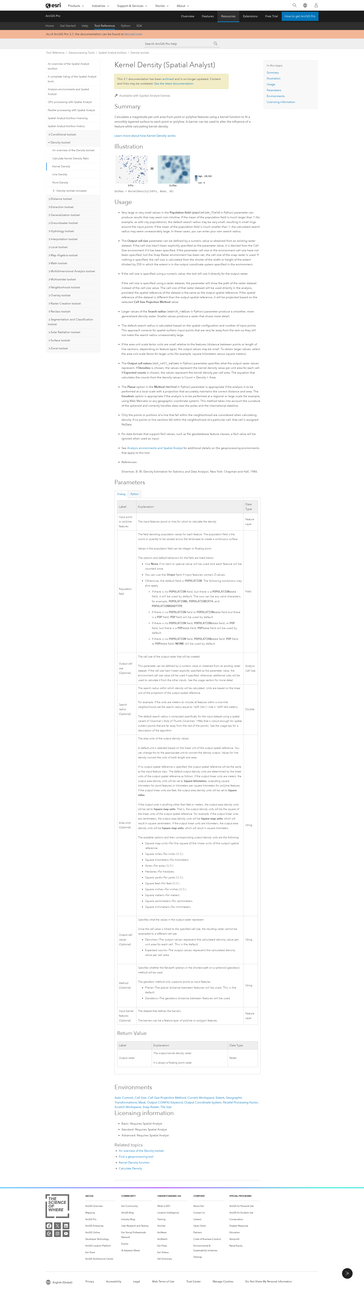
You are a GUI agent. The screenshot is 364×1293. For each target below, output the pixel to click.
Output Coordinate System (202, 1102)
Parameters (274, 90)
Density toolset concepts (71, 190)
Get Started (68, 26)
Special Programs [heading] (240, 1195)
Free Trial (271, 16)
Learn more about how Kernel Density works (145, 136)
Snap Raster (151, 1107)
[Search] (294, 5)
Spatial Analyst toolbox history (66, 126)
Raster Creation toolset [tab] (66, 303)
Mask (142, 1102)
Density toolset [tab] (60, 142)
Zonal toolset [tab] (59, 348)
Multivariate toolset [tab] (63, 279)
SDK (139, 26)
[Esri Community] (49, 1233)
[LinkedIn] (66, 1225)
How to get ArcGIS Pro (300, 16)
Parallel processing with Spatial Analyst (71, 110)
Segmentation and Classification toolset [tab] (70, 322)
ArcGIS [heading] (89, 1195)
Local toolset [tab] (59, 247)
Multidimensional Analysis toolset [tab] (73, 271)
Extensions (250, 16)
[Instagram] (57, 1233)
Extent (220, 1097)
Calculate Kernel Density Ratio (70, 158)
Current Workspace (200, 1097)
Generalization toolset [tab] (65, 215)
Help (85, 26)
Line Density (59, 174)
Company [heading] (199, 1195)
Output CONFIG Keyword (165, 1102)
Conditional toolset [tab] (63, 134)
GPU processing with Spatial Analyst (70, 102)
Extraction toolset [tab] (62, 207)
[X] (57, 1225)
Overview (187, 16)
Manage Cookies (223, 1281)
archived (168, 79)
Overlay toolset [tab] (61, 295)
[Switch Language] (305, 5)
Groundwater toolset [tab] (64, 223)
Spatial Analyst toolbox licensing (68, 118)
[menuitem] (100, 1206)
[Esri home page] (53, 5)
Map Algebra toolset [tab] (64, 255)
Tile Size (166, 1107)
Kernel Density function (134, 1162)
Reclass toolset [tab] (60, 311)
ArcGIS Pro (53, 16)
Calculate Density (130, 1168)
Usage (271, 84)
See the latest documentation (173, 83)
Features (208, 16)
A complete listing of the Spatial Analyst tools (72, 79)
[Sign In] (316, 5)
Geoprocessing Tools (81, 52)
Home (50, 26)
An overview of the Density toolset (73, 150)
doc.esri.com (133, 34)
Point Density (60, 182)
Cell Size (140, 1097)
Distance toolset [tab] (61, 199)
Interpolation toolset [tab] (64, 239)
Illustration (274, 78)
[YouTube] (66, 1233)
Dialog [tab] (121, 494)
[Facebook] (49, 1225)
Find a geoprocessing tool (136, 1156)
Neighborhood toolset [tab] (65, 287)
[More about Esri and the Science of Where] (57, 1206)
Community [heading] (128, 1195)
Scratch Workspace (128, 1107)
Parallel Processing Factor (240, 1102)
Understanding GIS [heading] (169, 1195)
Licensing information (281, 102)
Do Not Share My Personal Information (268, 1281)
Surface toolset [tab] (60, 340)
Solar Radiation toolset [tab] (65, 332)
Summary (273, 72)
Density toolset (140, 52)
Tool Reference (104, 26)
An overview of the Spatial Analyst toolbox (68, 66)
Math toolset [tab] (59, 263)
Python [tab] (134, 494)
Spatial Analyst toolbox (113, 52)
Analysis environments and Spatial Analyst (68, 92)
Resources (228, 16)
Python (125, 26)
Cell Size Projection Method (167, 1097)
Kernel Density (61, 166)
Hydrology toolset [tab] (62, 231)
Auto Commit (124, 1097)
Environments (276, 96)
